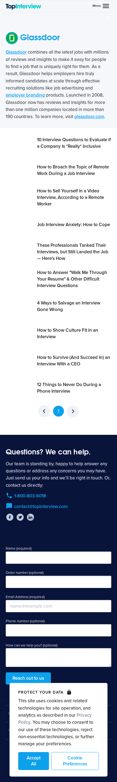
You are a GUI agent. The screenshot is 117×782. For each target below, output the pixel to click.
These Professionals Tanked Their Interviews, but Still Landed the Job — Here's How (72, 251)
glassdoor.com (89, 116)
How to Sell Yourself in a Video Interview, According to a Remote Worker (70, 197)
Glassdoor (16, 52)
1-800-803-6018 (30, 496)
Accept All (34, 761)
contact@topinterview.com (41, 506)
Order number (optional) (25, 573)
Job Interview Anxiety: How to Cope (73, 224)
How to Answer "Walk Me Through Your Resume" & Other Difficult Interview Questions (72, 279)
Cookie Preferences (75, 761)
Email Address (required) (25, 597)
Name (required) (19, 548)
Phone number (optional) (25, 621)
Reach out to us (28, 678)
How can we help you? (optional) (31, 645)
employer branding (25, 95)
